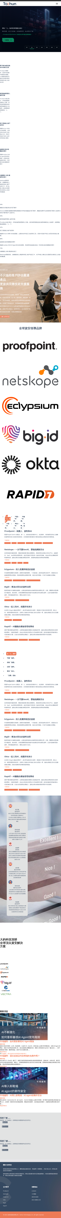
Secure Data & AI (9, 600)
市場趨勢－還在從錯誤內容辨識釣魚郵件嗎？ (20, 1055)
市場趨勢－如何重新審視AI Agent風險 (17, 1041)
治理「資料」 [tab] (7, 526)
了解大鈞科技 (5, 316)
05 (47, 47)
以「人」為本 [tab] (8, 519)
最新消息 (2, 1044)
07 (57, 47)
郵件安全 (14, 543)
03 (37, 47)
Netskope (5, 1194)
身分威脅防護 (29, 543)
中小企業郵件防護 (48, 543)
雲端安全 (19, 563)
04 (42, 47)
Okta (4, 1200)
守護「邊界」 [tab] (16, 519)
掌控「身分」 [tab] (16, 526)
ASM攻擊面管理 (23, 640)
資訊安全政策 (35, 1197)
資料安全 (14, 563)
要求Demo (5, 1126)
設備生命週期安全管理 (19, 580)
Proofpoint (6, 1191)
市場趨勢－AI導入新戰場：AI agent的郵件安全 (21, 1095)
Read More (3, 1052)
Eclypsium (5, 1197)
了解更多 (6, 40)
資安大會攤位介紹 (36, 1200)
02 (32, 47)
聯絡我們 (5, 1122)
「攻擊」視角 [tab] (23, 526)
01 (27, 47)
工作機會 (34, 1194)
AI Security (7, 543)
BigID (4, 1203)
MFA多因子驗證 (17, 620)
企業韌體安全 (8, 580)
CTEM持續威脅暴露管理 (11, 640)
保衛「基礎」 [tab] (23, 519)
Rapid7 (5, 1206)
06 (52, 47)
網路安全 (25, 563)
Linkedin (34, 1191)
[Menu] (57, 3)
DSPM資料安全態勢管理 (22, 600)
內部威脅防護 (38, 543)
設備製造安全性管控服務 (33, 580)
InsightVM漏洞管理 (34, 640)
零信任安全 (7, 563)
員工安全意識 (21, 543)
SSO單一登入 (8, 620)
